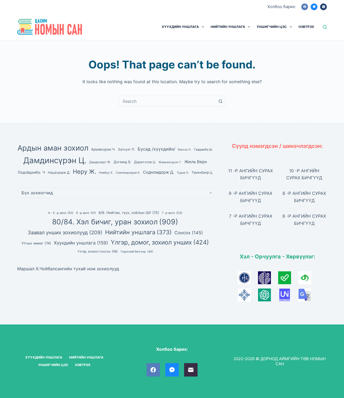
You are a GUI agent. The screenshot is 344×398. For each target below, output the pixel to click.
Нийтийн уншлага (138, 232)
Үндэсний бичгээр (136, 251)
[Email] (191, 370)
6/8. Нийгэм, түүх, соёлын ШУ (129, 212)
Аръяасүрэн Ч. (103, 149)
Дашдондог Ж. (100, 162)
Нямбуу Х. (106, 172)
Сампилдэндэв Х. (128, 172)
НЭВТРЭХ (306, 27)
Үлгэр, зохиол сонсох (97, 251)
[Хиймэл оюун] (268, 296)
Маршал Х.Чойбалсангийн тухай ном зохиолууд (68, 268)
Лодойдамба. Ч (31, 172)
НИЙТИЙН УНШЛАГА (228, 27)
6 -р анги (86, 213)
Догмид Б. (122, 162)
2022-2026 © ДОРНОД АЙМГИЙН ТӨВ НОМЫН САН (280, 361)
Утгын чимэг (36, 243)
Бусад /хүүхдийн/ (156, 149)
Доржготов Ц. (145, 162)
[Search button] (220, 101)
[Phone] (323, 6)
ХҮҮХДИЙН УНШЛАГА (180, 27)
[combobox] (167, 101)
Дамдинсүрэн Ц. (55, 160)
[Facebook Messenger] (314, 6)
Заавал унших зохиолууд (65, 232)
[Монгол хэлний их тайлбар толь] (248, 279)
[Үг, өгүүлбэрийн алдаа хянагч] (288, 279)
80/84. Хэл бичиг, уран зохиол (115, 221)
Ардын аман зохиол (52, 148)
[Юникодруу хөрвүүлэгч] (288, 296)
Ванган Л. (184, 149)
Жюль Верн (195, 161)
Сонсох (188, 232)
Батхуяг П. (126, 149)
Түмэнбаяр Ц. (202, 172)
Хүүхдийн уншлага (81, 243)
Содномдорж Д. (158, 172)
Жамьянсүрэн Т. (170, 162)
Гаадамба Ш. (203, 149)
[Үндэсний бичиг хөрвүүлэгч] (307, 279)
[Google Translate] (307, 296)
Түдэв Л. (183, 172)
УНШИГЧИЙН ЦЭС (272, 27)
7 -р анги (172, 213)
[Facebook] (304, 6)
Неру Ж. (84, 171)
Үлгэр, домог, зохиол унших (160, 242)
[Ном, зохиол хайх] (325, 27)
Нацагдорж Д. (59, 172)
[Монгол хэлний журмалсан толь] (268, 279)
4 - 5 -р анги (60, 213)
